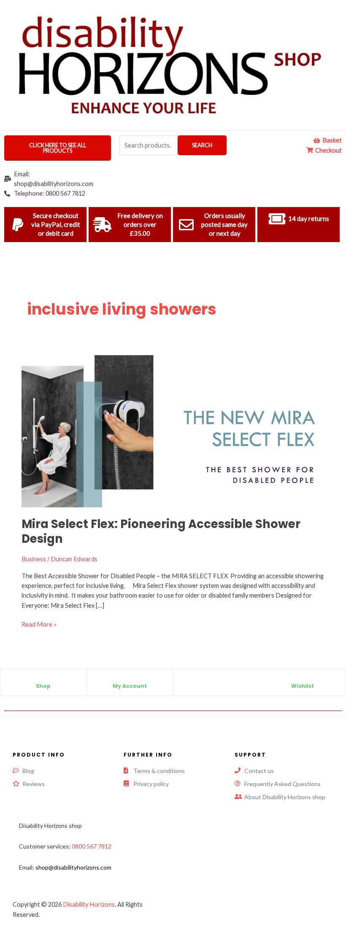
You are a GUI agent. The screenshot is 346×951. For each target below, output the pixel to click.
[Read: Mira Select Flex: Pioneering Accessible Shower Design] (173, 427)
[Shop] (43, 679)
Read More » (39, 624)
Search (202, 145)
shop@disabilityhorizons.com (73, 867)
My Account (130, 686)
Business (34, 559)
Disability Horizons (89, 904)
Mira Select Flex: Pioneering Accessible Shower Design (161, 531)
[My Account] (129, 679)
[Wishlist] (302, 679)
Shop (43, 686)
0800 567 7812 (91, 846)
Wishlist (302, 686)
